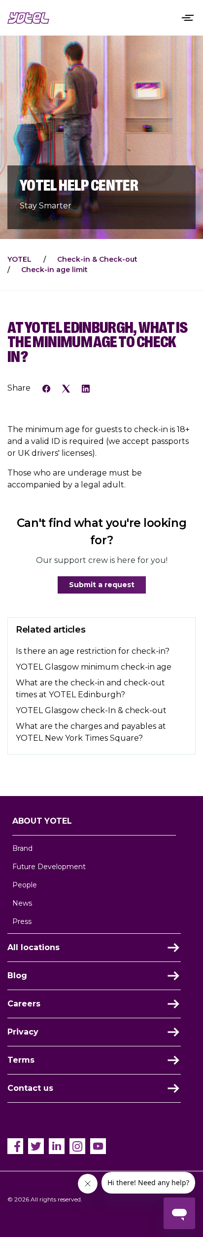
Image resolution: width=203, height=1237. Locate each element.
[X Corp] (66, 387)
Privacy (22, 1032)
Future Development (49, 866)
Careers (23, 1003)
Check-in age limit (54, 269)
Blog (17, 975)
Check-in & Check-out (97, 259)
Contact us (30, 1088)
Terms (20, 1060)
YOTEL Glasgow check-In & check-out (91, 710)
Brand (22, 848)
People (24, 884)
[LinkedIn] (86, 387)
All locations (33, 947)
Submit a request (102, 584)
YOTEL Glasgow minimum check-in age (93, 667)
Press (22, 921)
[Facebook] (46, 387)
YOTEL (19, 259)
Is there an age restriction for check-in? (92, 651)
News (22, 903)
